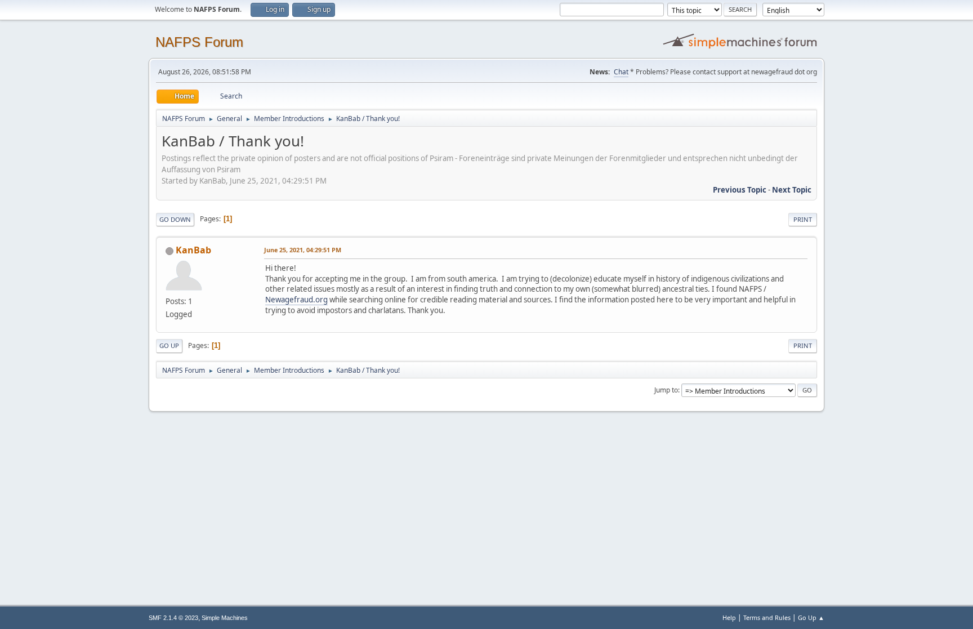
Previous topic (739, 190)
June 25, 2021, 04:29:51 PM (302, 250)
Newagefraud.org (296, 300)
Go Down (175, 219)
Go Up (169, 345)
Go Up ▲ (811, 617)
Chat (621, 72)
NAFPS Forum (199, 42)
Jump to (666, 390)
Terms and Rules (767, 617)
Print (802, 219)
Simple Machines (225, 617)
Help (729, 617)
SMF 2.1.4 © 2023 (173, 617)
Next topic (791, 190)
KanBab (193, 250)
